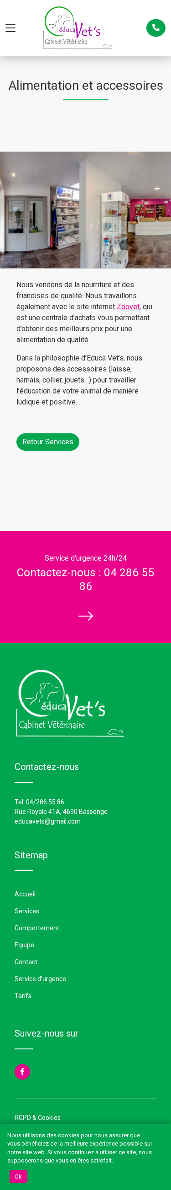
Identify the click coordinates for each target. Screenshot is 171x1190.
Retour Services (47, 441)
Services (27, 911)
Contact (26, 962)
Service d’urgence (40, 979)
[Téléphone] (156, 28)
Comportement (37, 928)
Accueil (25, 894)
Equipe (24, 945)
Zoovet (127, 306)
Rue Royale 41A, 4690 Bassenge (61, 811)
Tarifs (23, 995)
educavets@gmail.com (48, 821)
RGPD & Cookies (38, 1117)
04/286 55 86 (45, 802)
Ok (18, 1176)
